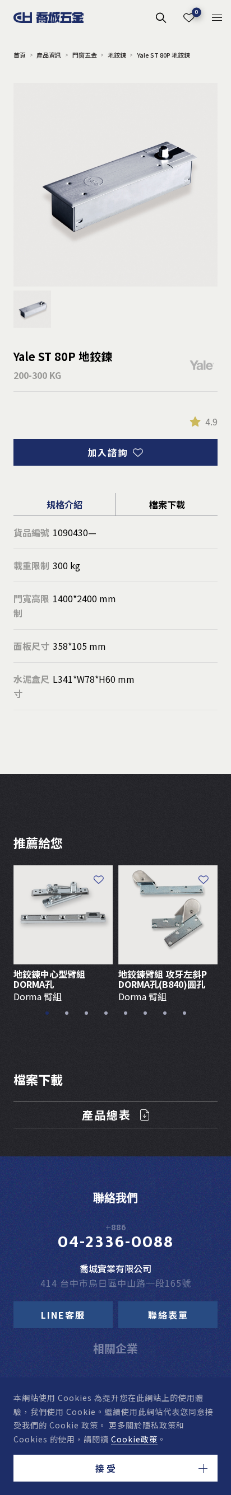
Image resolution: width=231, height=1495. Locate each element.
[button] (115, 1468)
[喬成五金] (48, 17)
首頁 (19, 54)
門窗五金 (84, 54)
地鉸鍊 (117, 54)
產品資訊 (48, 54)
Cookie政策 (134, 1439)
